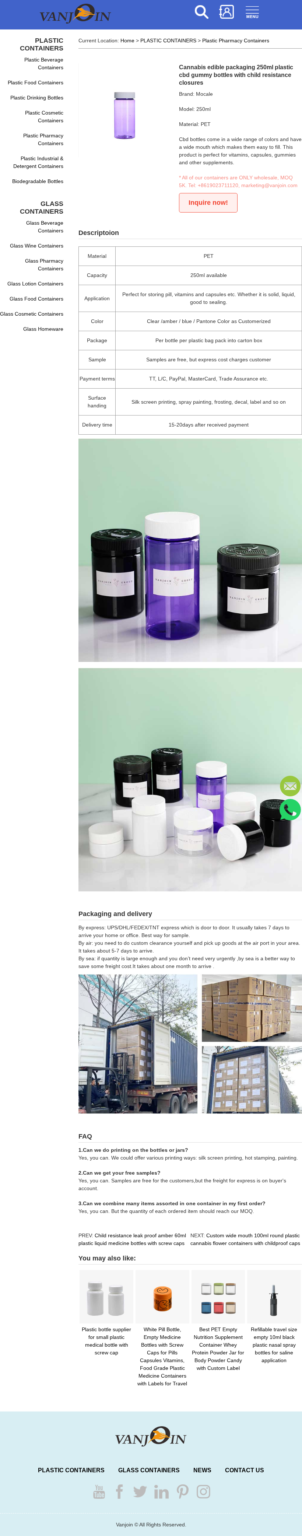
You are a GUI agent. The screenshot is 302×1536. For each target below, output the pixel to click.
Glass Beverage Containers (44, 227)
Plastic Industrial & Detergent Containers (38, 162)
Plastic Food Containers (35, 82)
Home (127, 40)
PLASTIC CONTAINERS (168, 40)
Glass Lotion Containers (35, 284)
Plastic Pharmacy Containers (43, 139)
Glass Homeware (43, 329)
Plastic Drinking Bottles (36, 98)
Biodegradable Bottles (37, 181)
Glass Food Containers (36, 299)
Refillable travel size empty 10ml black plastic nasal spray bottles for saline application (274, 1344)
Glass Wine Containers (36, 246)
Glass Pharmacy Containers (44, 264)
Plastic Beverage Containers (43, 63)
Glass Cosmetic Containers (31, 314)
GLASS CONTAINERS (149, 1470)
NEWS (202, 1470)
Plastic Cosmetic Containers (44, 116)
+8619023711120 (218, 185)
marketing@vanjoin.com (269, 185)
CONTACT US (244, 1470)
